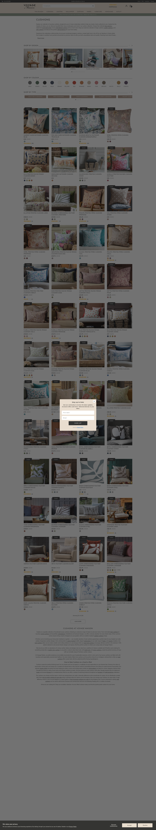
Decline (145, 825)
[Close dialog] (94, 401)
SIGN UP (78, 423)
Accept (129, 825)
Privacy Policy (73, 826)
